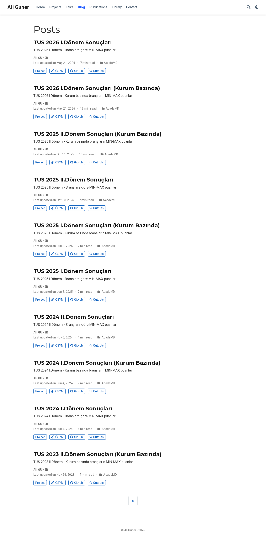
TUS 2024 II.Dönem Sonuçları (73, 317)
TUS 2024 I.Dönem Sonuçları (72, 408)
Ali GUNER (40, 57)
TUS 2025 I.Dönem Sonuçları (72, 271)
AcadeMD (110, 62)
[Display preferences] (257, 7)
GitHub (78, 71)
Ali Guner (18, 7)
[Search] (248, 7)
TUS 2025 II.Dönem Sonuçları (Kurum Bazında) (97, 134)
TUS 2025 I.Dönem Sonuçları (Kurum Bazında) (96, 225)
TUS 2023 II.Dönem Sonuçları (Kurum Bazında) (97, 454)
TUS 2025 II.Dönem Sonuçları (73, 180)
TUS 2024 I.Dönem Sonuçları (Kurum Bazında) (96, 363)
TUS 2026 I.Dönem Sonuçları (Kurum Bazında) (96, 88)
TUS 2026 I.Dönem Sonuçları (72, 42)
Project (40, 71)
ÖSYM (59, 71)
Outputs (98, 71)
